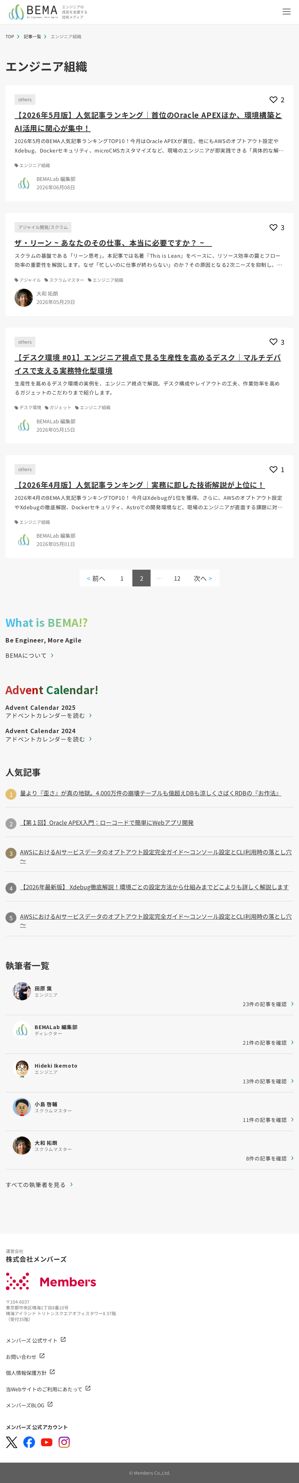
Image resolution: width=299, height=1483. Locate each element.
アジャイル (30, 280)
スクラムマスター (66, 280)
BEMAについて (26, 655)
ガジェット (60, 407)
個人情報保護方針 (26, 1372)
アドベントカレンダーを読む (45, 715)
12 (177, 578)
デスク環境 (30, 407)
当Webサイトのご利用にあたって (44, 1389)
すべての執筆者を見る (35, 1184)
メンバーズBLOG (25, 1405)
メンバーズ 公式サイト (32, 1340)
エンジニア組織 (34, 165)
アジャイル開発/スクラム (43, 227)
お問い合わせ (21, 1356)
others (25, 99)
